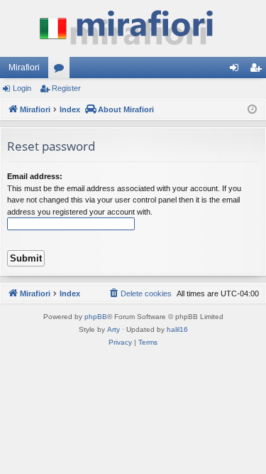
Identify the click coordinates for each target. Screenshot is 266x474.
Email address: (34, 176)
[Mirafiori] (133, 28)
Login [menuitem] (237, 70)
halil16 (177, 329)
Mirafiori (24, 67)
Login (22, 88)
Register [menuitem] (258, 70)
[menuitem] (140, 293)
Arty (113, 329)
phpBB (95, 317)
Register (66, 88)
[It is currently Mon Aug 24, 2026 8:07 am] (252, 110)
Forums (62, 70)
